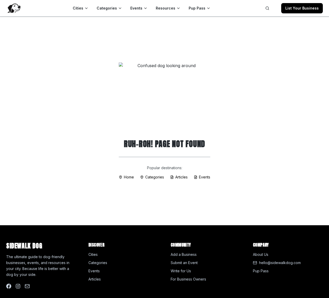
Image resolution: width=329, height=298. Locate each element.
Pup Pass (197, 8)
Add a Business (184, 254)
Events (136, 8)
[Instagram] (18, 286)
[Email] (27, 286)
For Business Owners (188, 279)
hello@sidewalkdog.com (280, 262)
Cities (78, 8)
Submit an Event (184, 262)
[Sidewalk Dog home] (13, 8)
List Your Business (302, 8)
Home (129, 177)
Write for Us (181, 271)
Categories (107, 8)
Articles (181, 177)
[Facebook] (8, 286)
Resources (165, 8)
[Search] (267, 8)
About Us (260, 254)
